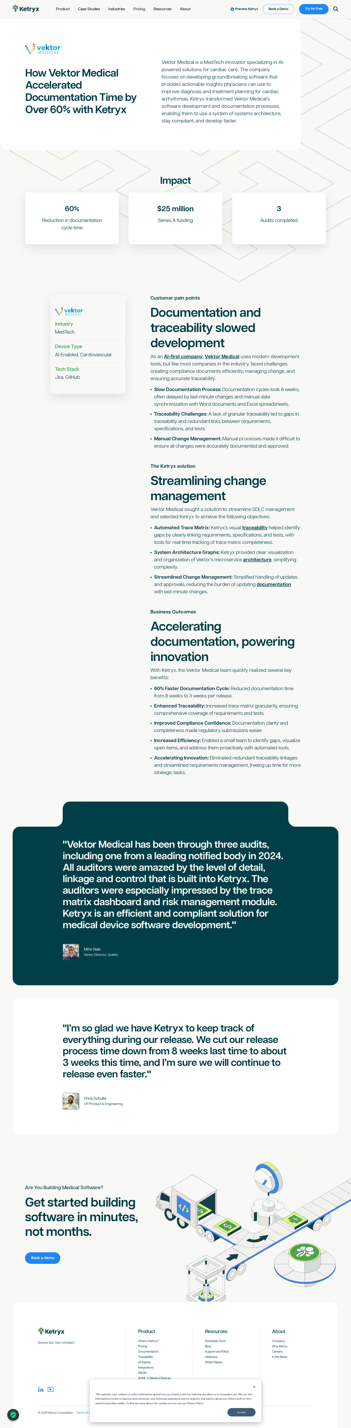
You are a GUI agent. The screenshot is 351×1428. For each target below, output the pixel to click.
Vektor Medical (222, 356)
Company (278, 1341)
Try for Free (313, 8)
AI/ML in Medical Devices (154, 1378)
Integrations (146, 1367)
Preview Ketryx (246, 9)
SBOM (142, 1373)
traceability (255, 527)
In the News (279, 1357)
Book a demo (42, 1258)
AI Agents (144, 1362)
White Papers (214, 1362)
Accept (241, 1412)
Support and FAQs (217, 1351)
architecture (257, 559)
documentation (274, 584)
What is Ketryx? (148, 1341)
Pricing (139, 9)
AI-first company (183, 356)
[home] (26, 8)
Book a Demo (278, 9)
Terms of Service (88, 1412)
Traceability (145, 1357)
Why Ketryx (279, 1346)
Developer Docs (215, 1341)
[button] (63, 9)
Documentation (148, 1351)
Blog (208, 1346)
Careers (277, 1351)
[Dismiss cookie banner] (254, 1387)
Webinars (211, 1357)
